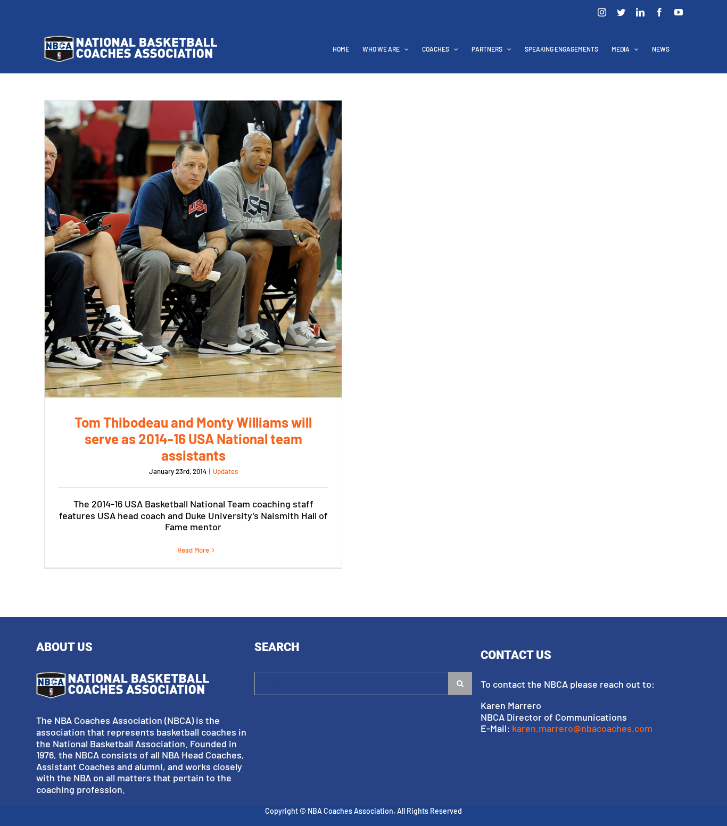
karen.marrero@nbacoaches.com (582, 728)
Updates (225, 471)
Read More (193, 550)
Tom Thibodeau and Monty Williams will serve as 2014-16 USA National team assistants (193, 249)
